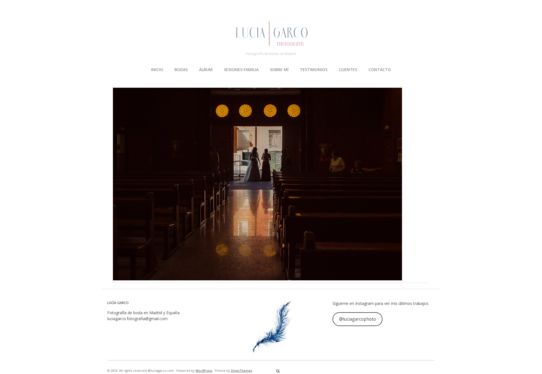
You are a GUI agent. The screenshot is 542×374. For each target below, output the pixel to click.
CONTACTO (379, 69)
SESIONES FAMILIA (241, 69)
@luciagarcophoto (357, 319)
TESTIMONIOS (313, 69)
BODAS (181, 69)
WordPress (204, 370)
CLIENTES (348, 69)
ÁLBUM (206, 69)
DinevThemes (241, 370)
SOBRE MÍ (279, 69)
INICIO (157, 69)
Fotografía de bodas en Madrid (271, 53)
